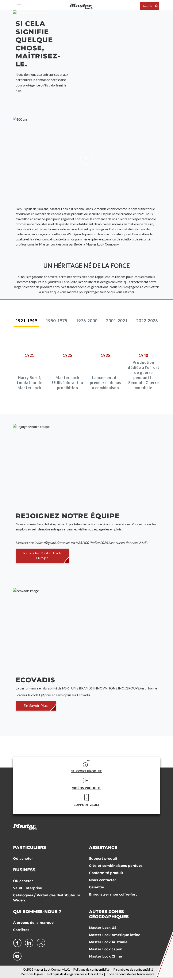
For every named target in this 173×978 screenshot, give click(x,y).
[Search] (156, 6)
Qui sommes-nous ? (37, 911)
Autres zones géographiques (109, 914)
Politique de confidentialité (91, 969)
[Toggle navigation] (20, 6)
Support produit (103, 859)
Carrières (21, 930)
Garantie (96, 887)
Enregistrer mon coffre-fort (113, 894)
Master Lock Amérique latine (114, 935)
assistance (103, 847)
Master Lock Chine (105, 956)
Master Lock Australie (108, 942)
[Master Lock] (81, 6)
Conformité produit (106, 873)
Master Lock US (102, 928)
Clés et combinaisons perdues (116, 866)
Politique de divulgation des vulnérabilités (75, 974)
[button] (42, 556)
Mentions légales (32, 974)
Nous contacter (102, 880)
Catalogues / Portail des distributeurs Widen (46, 897)
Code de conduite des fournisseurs (130, 974)
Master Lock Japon (105, 949)
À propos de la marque (33, 923)
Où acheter (23, 859)
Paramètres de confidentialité (133, 969)
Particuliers (29, 847)
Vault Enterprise (27, 888)
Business (24, 869)
